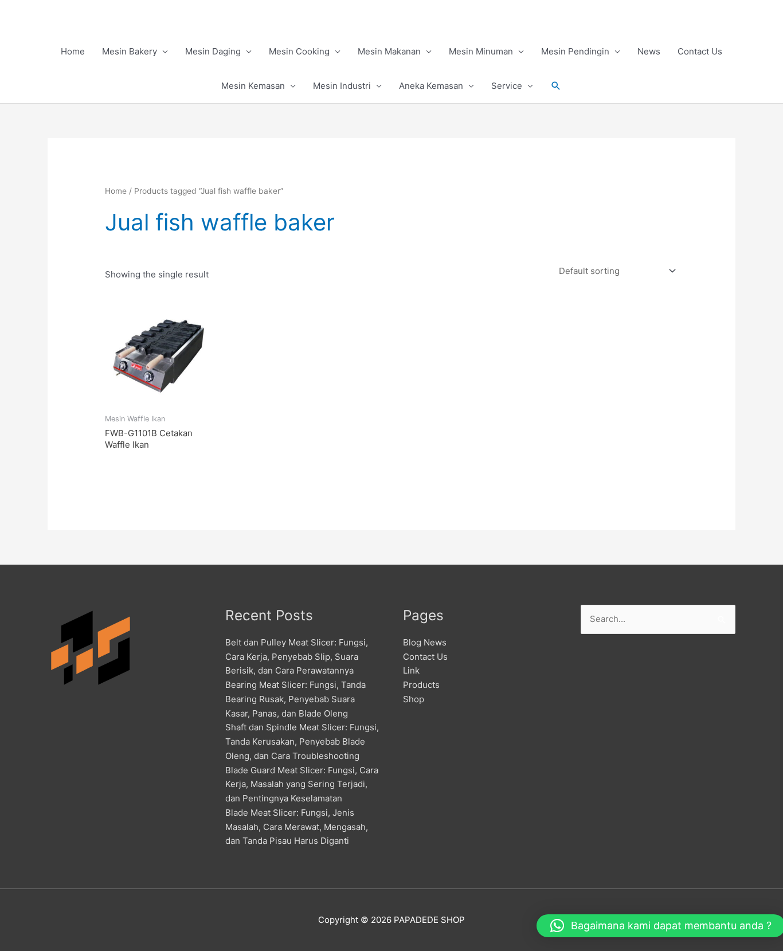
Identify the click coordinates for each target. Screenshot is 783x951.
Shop (413, 699)
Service (506, 85)
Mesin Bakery (129, 51)
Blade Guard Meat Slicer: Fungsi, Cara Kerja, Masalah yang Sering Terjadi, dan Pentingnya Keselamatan (301, 784)
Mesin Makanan (389, 51)
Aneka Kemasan (431, 85)
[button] (556, 86)
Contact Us (700, 51)
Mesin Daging (213, 51)
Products (421, 684)
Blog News (425, 642)
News (648, 51)
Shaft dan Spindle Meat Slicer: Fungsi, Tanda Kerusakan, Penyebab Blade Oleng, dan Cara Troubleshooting (302, 741)
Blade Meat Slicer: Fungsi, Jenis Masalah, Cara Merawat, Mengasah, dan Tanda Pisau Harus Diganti (296, 827)
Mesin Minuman (481, 51)
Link (411, 670)
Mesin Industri (342, 85)
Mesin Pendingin (575, 51)
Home (73, 51)
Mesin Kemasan (253, 85)
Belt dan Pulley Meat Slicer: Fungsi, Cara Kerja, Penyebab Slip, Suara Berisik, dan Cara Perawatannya (296, 656)
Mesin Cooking (299, 51)
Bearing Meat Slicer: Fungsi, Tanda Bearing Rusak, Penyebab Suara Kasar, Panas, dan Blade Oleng (295, 699)
